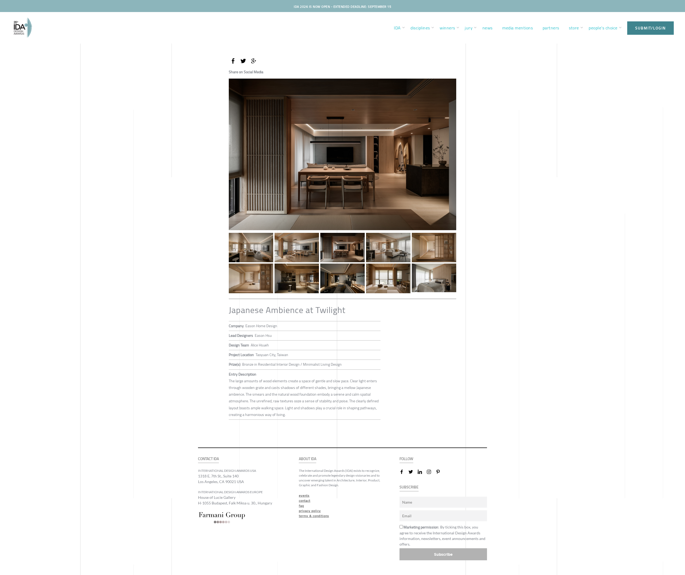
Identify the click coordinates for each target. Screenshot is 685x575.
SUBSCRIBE (408, 487)
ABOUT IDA (307, 459)
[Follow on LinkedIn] (422, 472)
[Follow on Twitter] (413, 472)
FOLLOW (406, 459)
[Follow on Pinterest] (440, 472)
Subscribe (443, 554)
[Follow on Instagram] (431, 472)
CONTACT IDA (208, 459)
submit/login (650, 28)
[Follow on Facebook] (403, 472)
